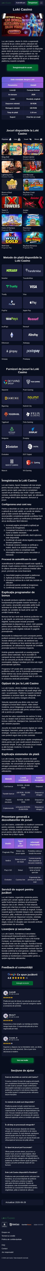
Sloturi (36, 139)
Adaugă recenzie (22, 983)
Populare (5, 139)
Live (15, 139)
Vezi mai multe (22, 1060)
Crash (26, 139)
